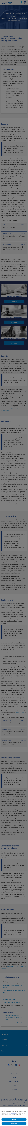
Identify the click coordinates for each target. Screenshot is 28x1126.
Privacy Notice (12, 1113)
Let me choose (14, 1123)
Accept (14, 1119)
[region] (14, 1116)
